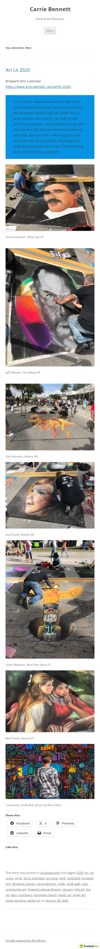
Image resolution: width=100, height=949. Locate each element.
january (68, 889)
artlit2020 (73, 878)
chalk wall (73, 884)
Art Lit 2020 (18, 70)
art (87, 873)
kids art (79, 889)
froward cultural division (44, 889)
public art (64, 895)
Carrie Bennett (50, 9)
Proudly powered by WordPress (26, 941)
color (84, 884)
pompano (26, 895)
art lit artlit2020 (33, 878)
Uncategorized (50, 873)
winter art (34, 900)
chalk (61, 884)
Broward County (23, 884)
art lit (18, 878)
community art (16, 889)
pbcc (14, 895)
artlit (62, 878)
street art (79, 895)
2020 (80, 873)
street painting (16, 900)
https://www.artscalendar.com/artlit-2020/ (38, 86)
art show (52, 878)
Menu (50, 30)
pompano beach (45, 895)
